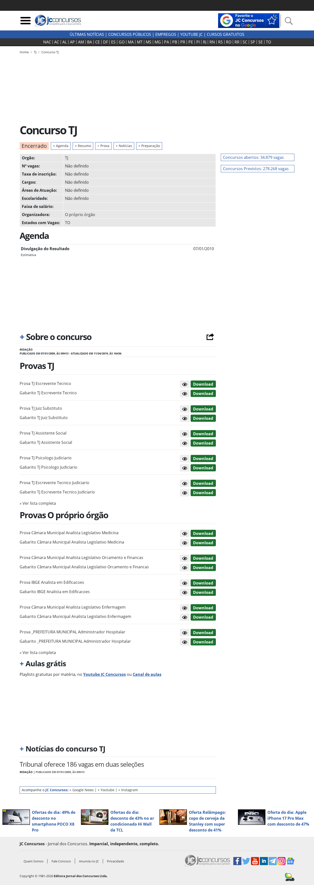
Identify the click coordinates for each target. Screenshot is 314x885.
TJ (66, 158)
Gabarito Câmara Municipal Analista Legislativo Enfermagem (75, 616)
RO (228, 42)
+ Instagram (128, 790)
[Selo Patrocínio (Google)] (248, 20)
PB (174, 42)
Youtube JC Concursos (104, 674)
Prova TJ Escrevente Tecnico (45, 383)
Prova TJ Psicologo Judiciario (46, 458)
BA (89, 42)
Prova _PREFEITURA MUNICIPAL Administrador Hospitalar (72, 632)
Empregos (165, 34)
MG (158, 42)
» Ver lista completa (38, 503)
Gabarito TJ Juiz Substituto (44, 417)
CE (97, 42)
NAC (47, 42)
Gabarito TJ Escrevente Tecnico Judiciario (57, 492)
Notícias (124, 145)
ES (113, 42)
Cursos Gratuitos (225, 34)
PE (190, 42)
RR (237, 42)
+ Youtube (106, 790)
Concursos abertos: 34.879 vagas (253, 157)
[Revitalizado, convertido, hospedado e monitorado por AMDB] (289, 876)
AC (56, 42)
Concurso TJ (50, 52)
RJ (204, 42)
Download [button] (203, 384)
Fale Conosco (61, 861)
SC (245, 42)
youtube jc (191, 34)
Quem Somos (33, 861)
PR (182, 42)
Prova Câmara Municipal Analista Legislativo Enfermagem (73, 607)
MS (148, 42)
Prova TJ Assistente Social (43, 433)
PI (198, 42)
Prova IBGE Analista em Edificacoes (52, 582)
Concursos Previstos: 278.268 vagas (256, 168)
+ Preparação (149, 145)
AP (72, 42)
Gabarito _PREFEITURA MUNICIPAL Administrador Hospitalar (75, 641)
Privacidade (115, 861)
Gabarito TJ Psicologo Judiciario (48, 467)
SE (260, 42)
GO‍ (122, 42)
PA (166, 42)
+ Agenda (60, 145)
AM (81, 42)
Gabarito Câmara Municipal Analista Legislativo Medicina (72, 542)
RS (220, 42)
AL (64, 42)
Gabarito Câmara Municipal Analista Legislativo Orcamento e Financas (84, 567)
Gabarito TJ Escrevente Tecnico (48, 392)
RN (212, 42)
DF (105, 42)
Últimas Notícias (87, 34)
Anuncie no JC (89, 861)
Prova (103, 145)
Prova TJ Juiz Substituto (41, 408)
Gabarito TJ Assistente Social (46, 442)
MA (131, 42)
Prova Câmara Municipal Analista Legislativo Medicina (69, 532)
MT (140, 42)
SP (252, 42)
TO (268, 42)
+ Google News (81, 790)
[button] (185, 384)
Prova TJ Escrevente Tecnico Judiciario (54, 482)
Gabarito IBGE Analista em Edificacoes (55, 591)
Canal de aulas (147, 674)
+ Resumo (83, 145)
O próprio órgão (80, 214)
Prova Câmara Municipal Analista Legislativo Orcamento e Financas (81, 557)
